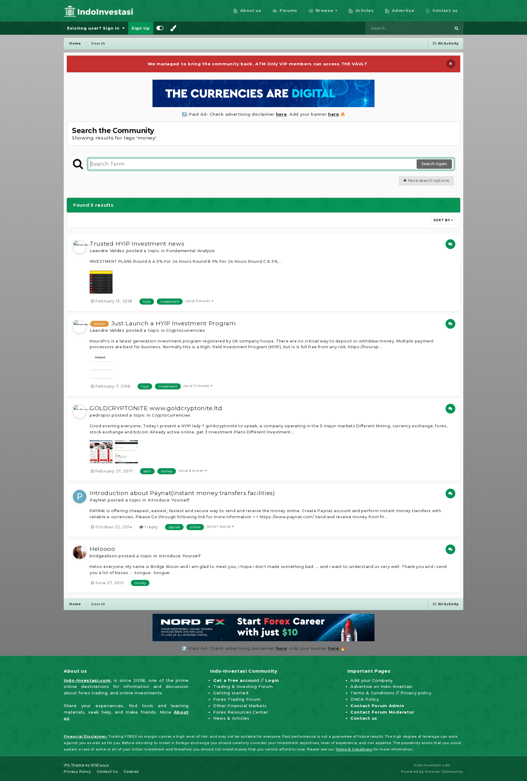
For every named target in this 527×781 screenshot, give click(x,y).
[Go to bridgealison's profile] (79, 552)
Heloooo (102, 548)
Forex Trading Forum (236, 699)
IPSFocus (100, 765)
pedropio (100, 415)
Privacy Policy (77, 771)
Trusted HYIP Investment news (137, 243)
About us (250, 10)
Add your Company (371, 680)
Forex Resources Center (240, 712)
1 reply (150, 527)
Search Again (434, 163)
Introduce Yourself (169, 499)
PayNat (98, 499)
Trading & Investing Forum (243, 686)
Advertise (402, 10)
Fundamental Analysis (190, 250)
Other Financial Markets (240, 705)
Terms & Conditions (372, 692)
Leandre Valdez (107, 250)
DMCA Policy (364, 699)
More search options (428, 180)
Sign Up (140, 28)
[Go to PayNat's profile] (79, 496)
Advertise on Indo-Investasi (381, 686)
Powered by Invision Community (432, 771)
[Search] (456, 28)
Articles (364, 10)
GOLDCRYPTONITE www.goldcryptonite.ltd (156, 408)
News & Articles (231, 718)
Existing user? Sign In (94, 28)
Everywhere (430, 28)
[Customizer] (160, 28)
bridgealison (103, 555)
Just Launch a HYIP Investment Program (173, 323)
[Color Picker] (173, 28)
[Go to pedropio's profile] (79, 411)
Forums (287, 10)
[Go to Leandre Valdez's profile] (79, 247)
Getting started (231, 692)
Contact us (444, 10)
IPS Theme (74, 765)
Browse (323, 10)
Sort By (442, 220)
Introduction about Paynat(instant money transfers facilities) (182, 493)
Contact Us (107, 771)
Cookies (131, 771)
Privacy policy (415, 692)
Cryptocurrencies (185, 330)
